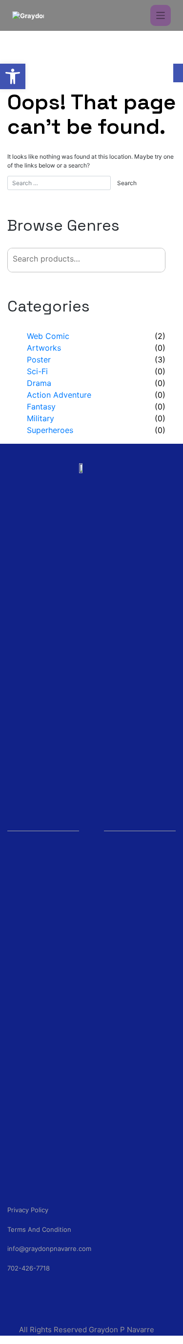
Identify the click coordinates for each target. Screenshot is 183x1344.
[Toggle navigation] (160, 15)
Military (40, 418)
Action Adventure (59, 395)
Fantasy (41, 406)
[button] (12, 76)
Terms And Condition (39, 1229)
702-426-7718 (28, 1268)
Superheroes (50, 430)
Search (141, 260)
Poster (39, 359)
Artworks (44, 348)
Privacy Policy (27, 1210)
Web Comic (48, 336)
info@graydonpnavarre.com (49, 1248)
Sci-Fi (37, 371)
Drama (39, 383)
